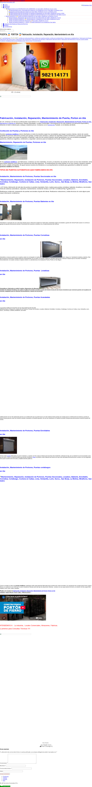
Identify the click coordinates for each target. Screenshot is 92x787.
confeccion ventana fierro (57, 38)
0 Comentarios (37, 40)
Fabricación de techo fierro (53, 39)
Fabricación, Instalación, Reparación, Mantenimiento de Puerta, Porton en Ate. (66, 122)
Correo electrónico (6, 768)
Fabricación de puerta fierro (23, 39)
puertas (9, 455)
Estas (34, 457)
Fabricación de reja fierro (38, 39)
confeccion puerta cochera (41, 38)
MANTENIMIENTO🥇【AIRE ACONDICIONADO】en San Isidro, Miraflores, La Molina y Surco (32, 16)
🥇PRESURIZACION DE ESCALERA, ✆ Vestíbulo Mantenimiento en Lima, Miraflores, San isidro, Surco (37, 14)
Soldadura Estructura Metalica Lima (15, 40)
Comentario (4, 763)
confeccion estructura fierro (26, 38)
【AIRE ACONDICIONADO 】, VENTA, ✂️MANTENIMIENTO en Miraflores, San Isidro (32, 22)
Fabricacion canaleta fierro (71, 38)
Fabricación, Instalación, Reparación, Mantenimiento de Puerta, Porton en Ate (34, 590)
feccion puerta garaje (82, 39)
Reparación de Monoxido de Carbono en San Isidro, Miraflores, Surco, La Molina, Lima (33, 11)
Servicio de (51, 125)
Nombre (3, 765)
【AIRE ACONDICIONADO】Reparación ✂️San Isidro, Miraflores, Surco (28, 20)
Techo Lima (29, 40)
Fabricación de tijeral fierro (68, 39)
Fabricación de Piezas (85, 38)
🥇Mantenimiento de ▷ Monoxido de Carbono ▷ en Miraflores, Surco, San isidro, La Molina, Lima (36, 10)
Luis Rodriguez (6, 38)
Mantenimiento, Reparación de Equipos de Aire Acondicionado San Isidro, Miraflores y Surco (35, 17)
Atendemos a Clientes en (8, 123)
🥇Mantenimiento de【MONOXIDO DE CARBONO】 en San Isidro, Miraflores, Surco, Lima (31, 9)
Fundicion (2, 40)
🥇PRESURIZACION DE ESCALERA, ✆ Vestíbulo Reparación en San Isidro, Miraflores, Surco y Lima (36, 13)
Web (1, 771)
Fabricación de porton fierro (7, 39)
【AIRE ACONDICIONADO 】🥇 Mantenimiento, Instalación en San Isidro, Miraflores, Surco (34, 19)
